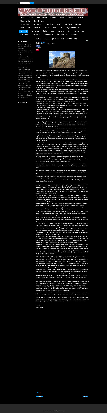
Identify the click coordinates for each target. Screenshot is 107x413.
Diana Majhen (37, 24)
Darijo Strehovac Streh (72, 28)
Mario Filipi (23, 31)
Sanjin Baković (24, 34)
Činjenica (78, 24)
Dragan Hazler (49, 24)
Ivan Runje (61, 31)
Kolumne (70, 17)
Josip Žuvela (68, 24)
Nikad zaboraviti (42, 17)
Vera (61, 28)
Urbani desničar (48, 34)
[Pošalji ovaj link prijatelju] (88, 41)
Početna (22, 17)
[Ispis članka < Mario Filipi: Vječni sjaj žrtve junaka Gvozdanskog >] (86, 41)
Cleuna (47, 28)
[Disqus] (62, 331)
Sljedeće (85, 396)
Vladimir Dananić (62, 34)
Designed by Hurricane (58, 411)
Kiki (69, 31)
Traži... (18, 3)
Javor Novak (74, 34)
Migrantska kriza (25, 21)
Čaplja (45, 31)
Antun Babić (38, 28)
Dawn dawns (36, 34)
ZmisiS (22, 28)
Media (64, 411)
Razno (62, 17)
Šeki (29, 28)
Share (37, 45)
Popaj (59, 24)
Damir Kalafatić (24, 24)
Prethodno (39, 396)
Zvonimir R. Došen (79, 31)
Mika (54, 28)
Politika (31, 17)
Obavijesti (53, 17)
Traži (32, 3)
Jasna (52, 31)
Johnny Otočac (34, 31)
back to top (38, 393)
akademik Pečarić (39, 21)
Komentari (80, 17)
